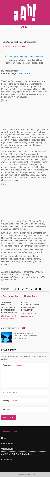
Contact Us (6, 459)
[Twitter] (23, 288)
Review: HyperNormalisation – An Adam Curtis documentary (29, 306)
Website (6, 409)
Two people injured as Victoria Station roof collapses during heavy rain (9, 307)
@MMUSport (24, 73)
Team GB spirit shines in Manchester (19, 42)
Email (10, 400)
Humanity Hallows (7, 319)
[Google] (27, 288)
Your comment (13, 365)
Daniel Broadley (27, 316)
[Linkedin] (31, 288)
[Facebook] (18, 288)
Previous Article (9, 296)
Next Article (30, 296)
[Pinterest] (36, 288)
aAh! (19, 46)
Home (4, 438)
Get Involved (7, 448)
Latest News (7, 443)
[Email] (40, 288)
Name (10, 392)
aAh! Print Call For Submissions (16, 454)
